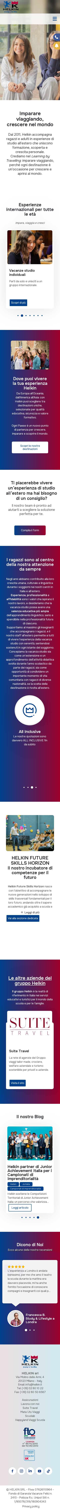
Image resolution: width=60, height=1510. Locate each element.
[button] (18, 316)
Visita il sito (17, 1083)
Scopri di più (18, 302)
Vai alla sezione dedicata (23, 918)
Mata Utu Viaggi (30, 1412)
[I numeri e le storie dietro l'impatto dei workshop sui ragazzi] (29, 1143)
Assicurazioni (30, 1400)
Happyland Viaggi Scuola (30, 1420)
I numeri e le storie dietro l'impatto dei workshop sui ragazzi (27, 1171)
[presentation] (6, 56)
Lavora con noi (30, 1404)
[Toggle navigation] (54, 19)
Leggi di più (32, 912)
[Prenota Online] (56, 45)
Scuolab (30, 1416)
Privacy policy (31, 1506)
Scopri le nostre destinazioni (30, 447)
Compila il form (30, 530)
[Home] (10, 6)
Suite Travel (30, 1408)
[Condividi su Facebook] (56, 37)
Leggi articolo (20, 1207)
